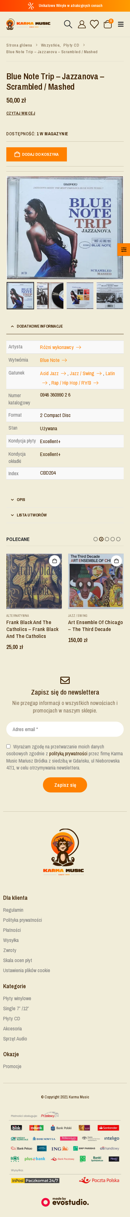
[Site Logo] (28, 24)
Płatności (12, 930)
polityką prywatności (68, 753)
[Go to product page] (34, 581)
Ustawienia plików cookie (26, 970)
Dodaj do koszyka (40, 154)
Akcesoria (12, 1028)
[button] (68, 24)
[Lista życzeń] (94, 24)
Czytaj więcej (20, 113)
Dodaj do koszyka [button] (54, 560)
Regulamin (13, 909)
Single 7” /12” (16, 1008)
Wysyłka (11, 940)
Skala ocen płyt (17, 960)
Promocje (12, 1066)
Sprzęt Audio (15, 1038)
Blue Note (50, 360)
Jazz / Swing (82, 373)
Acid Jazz (49, 373)
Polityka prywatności (22, 919)
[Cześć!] (81, 24)
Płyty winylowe (17, 998)
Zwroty (9, 950)
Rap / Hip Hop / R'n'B (71, 382)
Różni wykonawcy (57, 347)
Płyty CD (11, 1018)
